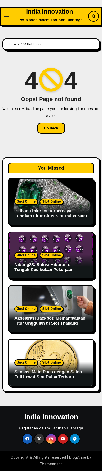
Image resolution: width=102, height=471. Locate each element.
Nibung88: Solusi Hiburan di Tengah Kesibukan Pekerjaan (44, 267)
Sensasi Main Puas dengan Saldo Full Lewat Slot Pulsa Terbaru (48, 374)
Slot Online (51, 202)
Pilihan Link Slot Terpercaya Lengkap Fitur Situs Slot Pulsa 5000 (50, 214)
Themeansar (51, 464)
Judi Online (26, 202)
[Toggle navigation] (7, 16)
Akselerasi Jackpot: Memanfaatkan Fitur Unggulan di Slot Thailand (49, 321)
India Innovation (49, 11)
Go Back (51, 128)
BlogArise (77, 457)
